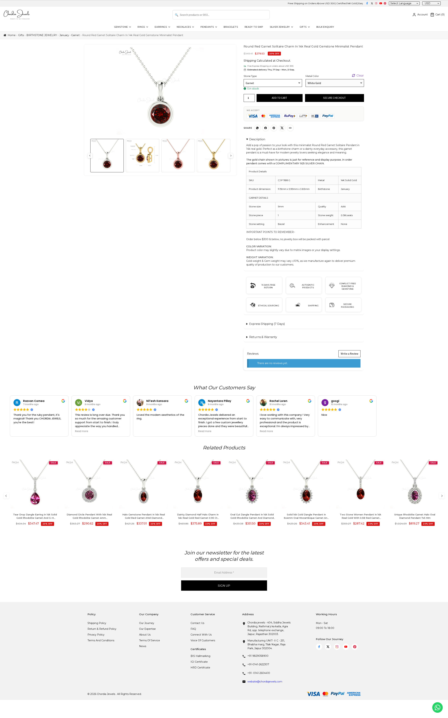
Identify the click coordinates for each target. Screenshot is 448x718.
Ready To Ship (254, 27)
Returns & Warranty (263, 337)
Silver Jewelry (280, 27)
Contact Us (197, 623)
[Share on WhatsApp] (257, 128)
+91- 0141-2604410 (258, 673)
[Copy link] (290, 128)
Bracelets (231, 27)
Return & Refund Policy (102, 628)
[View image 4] (213, 155)
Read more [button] (81, 431)
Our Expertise (147, 628)
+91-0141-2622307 (258, 664)
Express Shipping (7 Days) (267, 324)
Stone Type (250, 76)
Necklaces (184, 27)
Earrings (161, 27)
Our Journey (146, 623)
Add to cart (279, 97)
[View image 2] (142, 155)
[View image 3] (178, 155)
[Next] (441, 496)
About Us (144, 634)
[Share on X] (282, 128)
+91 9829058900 (257, 655)
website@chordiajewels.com (264, 681)
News (142, 646)
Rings (141, 27)
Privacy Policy (96, 634)
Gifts (303, 27)
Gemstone (121, 27)
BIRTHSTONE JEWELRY (41, 35)
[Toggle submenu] (129, 27)
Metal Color (312, 76)
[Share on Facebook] (265, 128)
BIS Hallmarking (200, 656)
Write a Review (349, 353)
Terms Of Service (149, 640)
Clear (360, 75)
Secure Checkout (334, 97)
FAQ (193, 628)
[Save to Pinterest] (274, 128)
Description (257, 139)
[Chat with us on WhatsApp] (437, 707)
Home (12, 35)
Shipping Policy (97, 623)
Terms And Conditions (101, 640)
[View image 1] (107, 155)
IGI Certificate (199, 661)
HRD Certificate (200, 667)
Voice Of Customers (203, 640)
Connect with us (201, 634)
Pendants (207, 27)
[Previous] (6, 496)
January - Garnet (69, 35)
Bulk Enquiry (325, 27)
